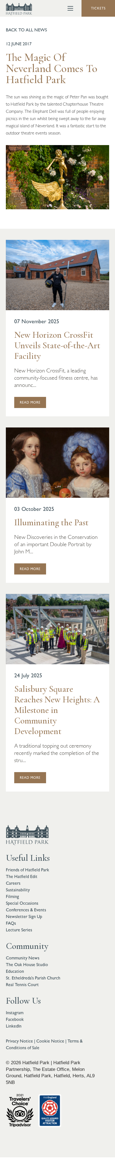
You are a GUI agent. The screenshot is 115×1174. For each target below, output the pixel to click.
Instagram (14, 1012)
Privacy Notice (19, 1041)
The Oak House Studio (27, 964)
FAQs (11, 923)
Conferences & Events (26, 909)
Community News (22, 958)
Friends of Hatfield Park (27, 869)
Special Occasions (22, 903)
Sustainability (18, 889)
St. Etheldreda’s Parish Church (33, 978)
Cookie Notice (50, 1041)
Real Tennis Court (22, 984)
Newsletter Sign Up (24, 916)
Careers (13, 883)
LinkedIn (13, 1026)
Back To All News (26, 30)
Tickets (98, 8)
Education (15, 971)
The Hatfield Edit (21, 876)
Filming (12, 896)
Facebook (15, 1019)
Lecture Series (19, 929)
